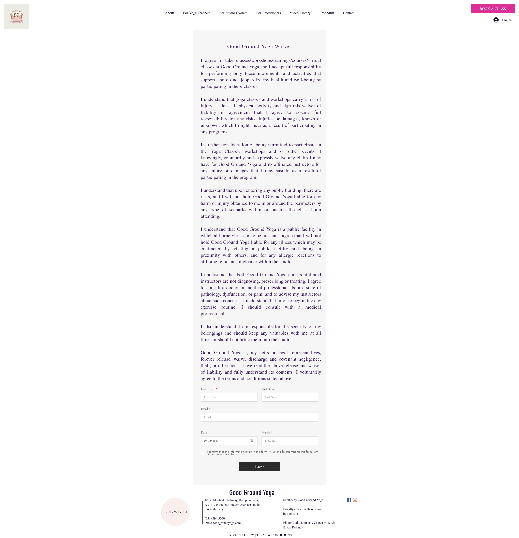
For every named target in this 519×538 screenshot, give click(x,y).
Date (204, 432)
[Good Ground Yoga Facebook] (349, 500)
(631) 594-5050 (215, 518)
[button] (169, 13)
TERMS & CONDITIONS (274, 535)
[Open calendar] (251, 440)
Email (204, 408)
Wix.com (316, 509)
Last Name (269, 388)
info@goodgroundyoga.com (223, 523)
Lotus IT (292, 513)
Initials (266, 432)
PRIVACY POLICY (240, 535)
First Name (208, 388)
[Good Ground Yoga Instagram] (355, 500)
